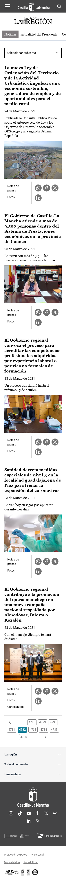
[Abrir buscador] (59, 6)
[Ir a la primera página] (13, 722)
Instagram (11, 813)
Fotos (11, 197)
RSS (37, 821)
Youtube (28, 813)
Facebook (37, 813)
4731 (11, 729)
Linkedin (28, 821)
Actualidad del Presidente (39, 34)
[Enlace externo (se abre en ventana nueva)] (28, 872)
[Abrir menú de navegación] (7, 6)
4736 (23, 737)
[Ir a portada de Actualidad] (33, 21)
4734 (43, 729)
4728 (32, 722)
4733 (33, 729)
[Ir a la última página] (42, 737)
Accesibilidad (30, 862)
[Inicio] (33, 797)
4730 (53, 722)
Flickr (55, 813)
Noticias (10, 34)
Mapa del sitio (12, 862)
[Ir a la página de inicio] (34, 6)
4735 (54, 729)
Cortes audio (15, 707)
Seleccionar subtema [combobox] (21, 53)
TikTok (19, 813)
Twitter (46, 813)
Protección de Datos (15, 854)
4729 (42, 722)
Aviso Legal (37, 854)
